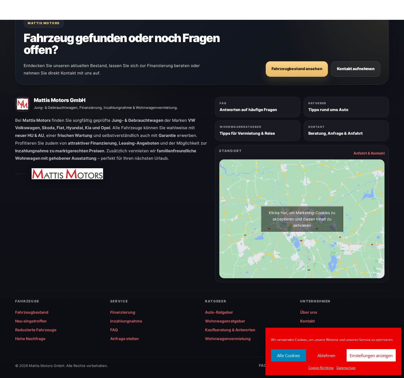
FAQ (114, 329)
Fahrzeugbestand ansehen (297, 68)
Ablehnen (326, 355)
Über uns (308, 312)
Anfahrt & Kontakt (369, 153)
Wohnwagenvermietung (228, 338)
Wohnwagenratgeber (225, 321)
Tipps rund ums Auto (328, 109)
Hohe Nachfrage (30, 338)
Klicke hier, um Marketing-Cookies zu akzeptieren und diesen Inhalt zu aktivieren (302, 218)
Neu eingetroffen (31, 321)
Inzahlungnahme (126, 321)
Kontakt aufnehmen (356, 68)
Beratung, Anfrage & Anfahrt (335, 133)
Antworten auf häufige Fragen (248, 109)
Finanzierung (122, 312)
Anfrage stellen (124, 338)
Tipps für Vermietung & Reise (247, 133)
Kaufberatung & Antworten (230, 329)
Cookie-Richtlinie (321, 367)
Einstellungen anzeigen (371, 355)
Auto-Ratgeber (219, 312)
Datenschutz (346, 367)
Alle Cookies (288, 355)
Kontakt (307, 321)
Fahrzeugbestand (31, 312)
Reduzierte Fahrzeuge (35, 329)
